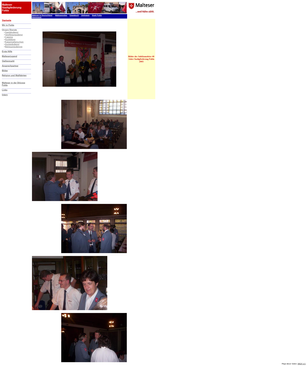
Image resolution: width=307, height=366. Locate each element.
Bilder (5, 70)
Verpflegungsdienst (14, 35)
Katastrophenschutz (14, 42)
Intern (5, 95)
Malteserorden (61, 15)
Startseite (6, 20)
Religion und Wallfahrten (14, 75)
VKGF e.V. (302, 364)
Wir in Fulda (8, 25)
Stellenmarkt (8, 61)
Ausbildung (10, 39)
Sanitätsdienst (11, 32)
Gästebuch (74, 15)
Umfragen (85, 15)
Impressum (36, 17)
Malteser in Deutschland (42, 15)
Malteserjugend (9, 56)
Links (4, 90)
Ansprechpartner (10, 66)
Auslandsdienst (12, 44)
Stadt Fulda (97, 15)
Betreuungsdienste (13, 47)
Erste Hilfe (7, 51)
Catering (9, 37)
